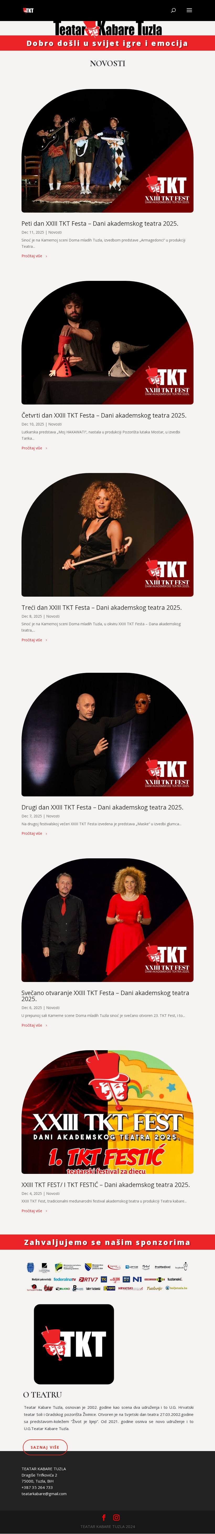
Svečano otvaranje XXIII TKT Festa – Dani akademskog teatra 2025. (105, 996)
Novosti (55, 232)
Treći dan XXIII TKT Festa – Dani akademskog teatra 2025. (102, 607)
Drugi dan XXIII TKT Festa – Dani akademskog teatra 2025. (103, 807)
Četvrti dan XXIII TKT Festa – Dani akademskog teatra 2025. (104, 415)
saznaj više (45, 1447)
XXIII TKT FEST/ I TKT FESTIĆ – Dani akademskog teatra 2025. (106, 1184)
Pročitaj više (32, 255)
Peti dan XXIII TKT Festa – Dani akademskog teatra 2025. (100, 223)
